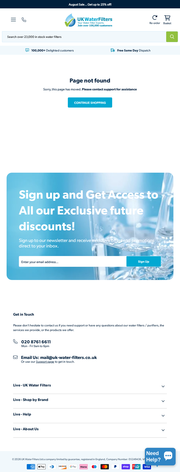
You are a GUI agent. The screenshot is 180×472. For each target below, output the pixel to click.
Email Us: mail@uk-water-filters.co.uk (59, 357)
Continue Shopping (90, 102)
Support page (45, 361)
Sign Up (143, 261)
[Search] (172, 36)
